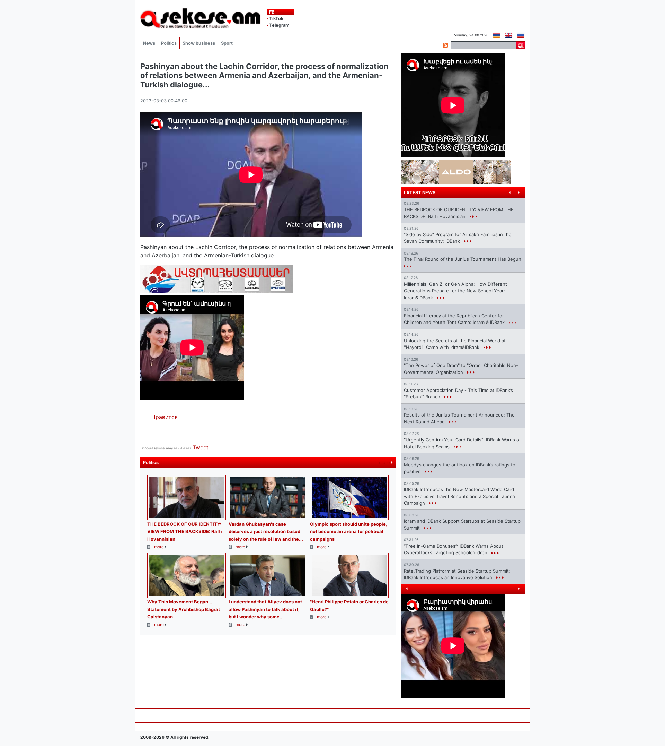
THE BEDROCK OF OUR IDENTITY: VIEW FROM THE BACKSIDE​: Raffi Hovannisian (184, 531)
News (149, 43)
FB (271, 12)
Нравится (164, 416)
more (385, 462)
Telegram (279, 25)
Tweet (201, 447)
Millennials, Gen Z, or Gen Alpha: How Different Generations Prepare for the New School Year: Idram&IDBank (455, 290)
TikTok (275, 18)
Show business (199, 43)
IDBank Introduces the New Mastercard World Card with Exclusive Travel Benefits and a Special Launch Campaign (459, 496)
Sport (227, 43)
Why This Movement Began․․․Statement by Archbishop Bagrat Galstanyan (183, 609)
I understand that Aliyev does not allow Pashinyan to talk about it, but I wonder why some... (265, 609)
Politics (169, 43)
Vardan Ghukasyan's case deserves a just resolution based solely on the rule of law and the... (266, 531)
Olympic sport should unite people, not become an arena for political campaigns (348, 531)
